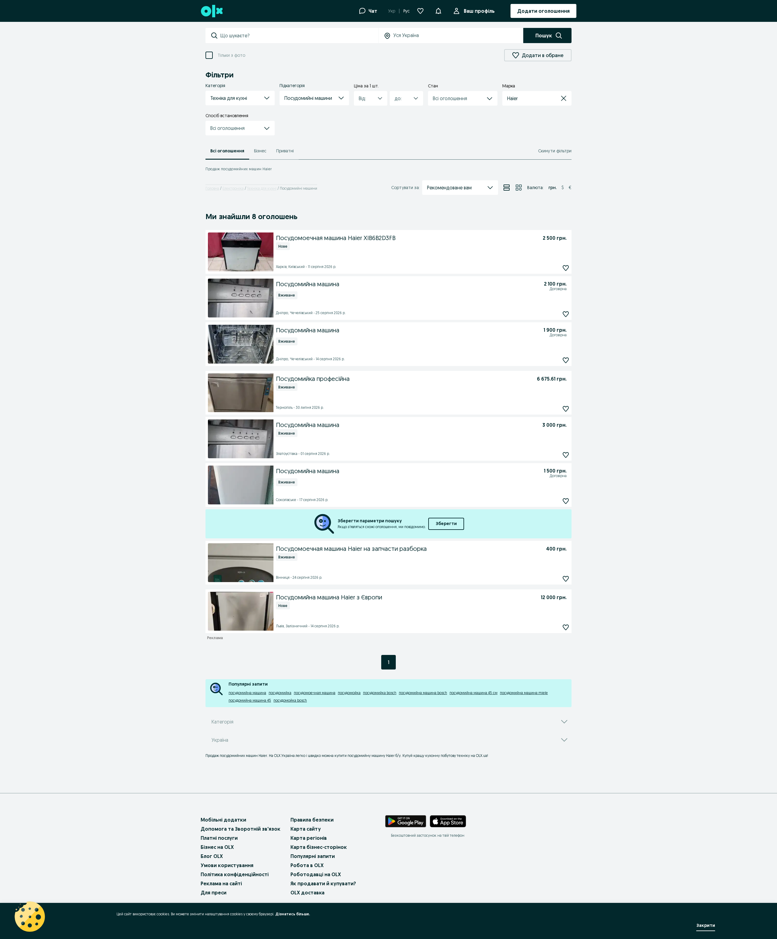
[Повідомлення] (438, 11)
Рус (406, 11)
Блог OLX (212, 856)
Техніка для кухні (262, 188)
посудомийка (280, 692)
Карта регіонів (308, 838)
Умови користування (227, 865)
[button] (240, 98)
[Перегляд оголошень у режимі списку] (506, 187)
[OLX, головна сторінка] (211, 11)
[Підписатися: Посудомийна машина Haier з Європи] (565, 627)
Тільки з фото (231, 55)
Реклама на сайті (221, 883)
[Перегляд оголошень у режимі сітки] (518, 187)
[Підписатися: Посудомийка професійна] (565, 408)
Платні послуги (219, 838)
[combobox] (299, 35)
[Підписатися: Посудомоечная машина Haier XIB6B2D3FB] (565, 267)
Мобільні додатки (223, 820)
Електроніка (233, 188)
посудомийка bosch (379, 692)
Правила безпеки (312, 820)
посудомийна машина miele (524, 692)
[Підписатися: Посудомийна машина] (565, 313)
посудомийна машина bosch (423, 692)
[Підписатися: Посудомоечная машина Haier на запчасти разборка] (565, 578)
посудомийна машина (247, 692)
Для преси (213, 893)
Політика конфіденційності (235, 874)
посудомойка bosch (290, 700)
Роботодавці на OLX (315, 874)
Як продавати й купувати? (323, 883)
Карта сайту (305, 829)
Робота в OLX (307, 865)
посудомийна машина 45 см (473, 692)
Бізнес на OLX (217, 847)
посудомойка (349, 692)
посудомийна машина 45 (250, 700)
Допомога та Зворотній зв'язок (240, 829)
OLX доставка (307, 893)
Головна (212, 188)
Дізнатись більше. (292, 914)
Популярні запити (312, 856)
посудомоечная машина (314, 692)
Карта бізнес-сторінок (318, 847)
